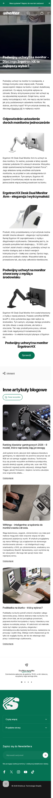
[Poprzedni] (4, 3)
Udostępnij (11, 373)
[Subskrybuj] (43, 767)
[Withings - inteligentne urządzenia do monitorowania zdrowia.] (26, 503)
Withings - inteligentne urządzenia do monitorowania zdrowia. (23, 526)
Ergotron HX (17, 108)
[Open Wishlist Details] (35, 13)
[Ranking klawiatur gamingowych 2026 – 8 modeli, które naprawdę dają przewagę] (26, 423)
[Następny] (49, 3)
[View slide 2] (24, 682)
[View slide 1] (21, 682)
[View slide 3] (28, 682)
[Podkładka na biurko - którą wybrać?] (26, 586)
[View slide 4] (31, 682)
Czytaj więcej (8, 478)
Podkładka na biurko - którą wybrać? (23, 607)
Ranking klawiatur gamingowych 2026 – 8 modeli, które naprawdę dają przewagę (25, 446)
